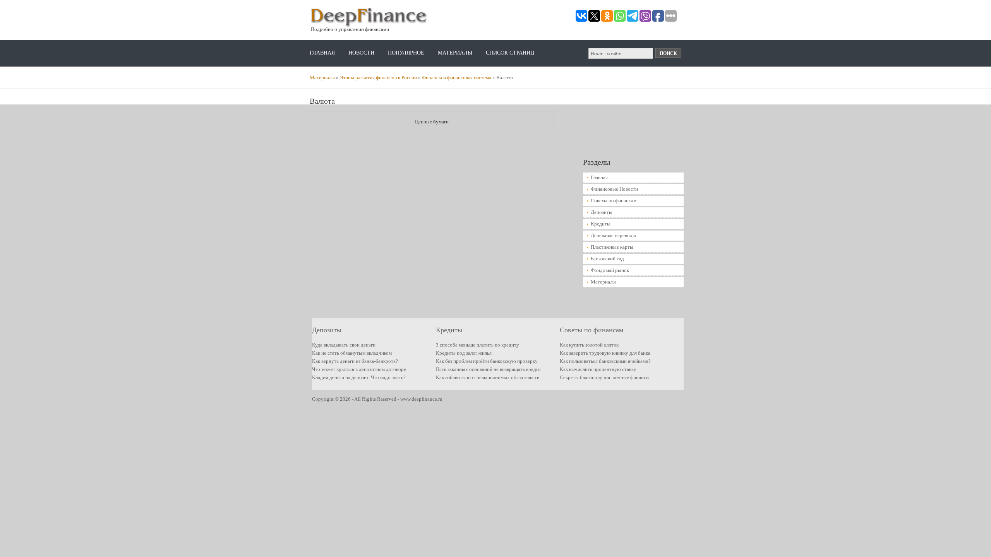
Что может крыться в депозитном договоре (359, 369)
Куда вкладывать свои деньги (343, 345)
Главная (322, 53)
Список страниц (510, 53)
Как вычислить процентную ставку (598, 369)
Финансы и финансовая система (456, 77)
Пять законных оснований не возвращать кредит (488, 369)
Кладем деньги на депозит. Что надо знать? (359, 377)
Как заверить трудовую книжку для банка (605, 353)
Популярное (406, 53)
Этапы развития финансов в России (378, 77)
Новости (361, 53)
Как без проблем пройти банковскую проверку (487, 361)
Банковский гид (607, 258)
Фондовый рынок (610, 270)
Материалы (455, 53)
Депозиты (601, 212)
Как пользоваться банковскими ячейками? (605, 361)
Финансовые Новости (614, 189)
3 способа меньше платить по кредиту (477, 345)
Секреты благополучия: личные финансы (605, 377)
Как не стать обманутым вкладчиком (352, 353)
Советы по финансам (613, 200)
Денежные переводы (613, 235)
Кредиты (600, 224)
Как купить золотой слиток (589, 345)
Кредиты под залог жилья (464, 353)
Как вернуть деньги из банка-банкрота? (355, 361)
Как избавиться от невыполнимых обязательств (487, 377)
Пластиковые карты (612, 247)
